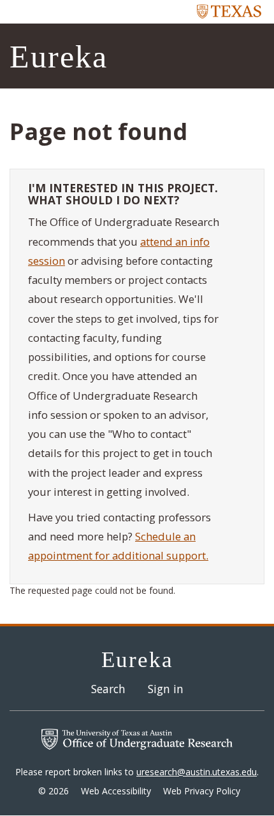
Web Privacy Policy (201, 791)
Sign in (166, 688)
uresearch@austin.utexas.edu (196, 772)
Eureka (59, 56)
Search (108, 688)
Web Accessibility (116, 791)
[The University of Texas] (229, 10)
